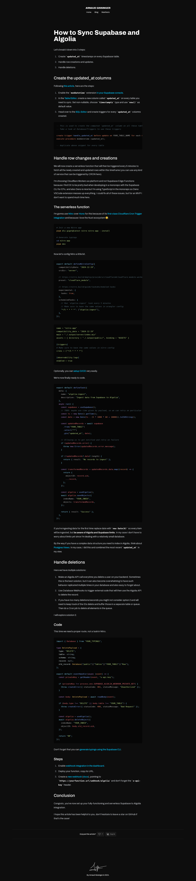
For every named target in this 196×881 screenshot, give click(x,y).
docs (85, 776)
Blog (96, 12)
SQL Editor (81, 112)
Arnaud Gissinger (98, 8)
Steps (58, 759)
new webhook (75, 776)
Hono (82, 213)
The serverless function (71, 207)
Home (88, 12)
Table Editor (70, 98)
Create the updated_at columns (82, 78)
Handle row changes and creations (85, 158)
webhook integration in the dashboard (85, 766)
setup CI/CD (80, 371)
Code (58, 624)
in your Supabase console (110, 93)
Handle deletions (69, 562)
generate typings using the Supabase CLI (100, 749)
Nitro (71, 213)
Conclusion (64, 795)
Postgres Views (61, 547)
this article (69, 86)
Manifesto (106, 12)
